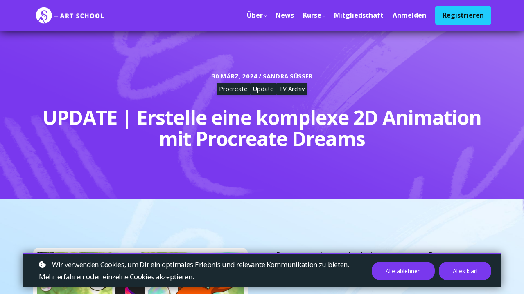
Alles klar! (465, 271)
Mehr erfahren (61, 276)
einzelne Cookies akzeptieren (147, 276)
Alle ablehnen (403, 271)
